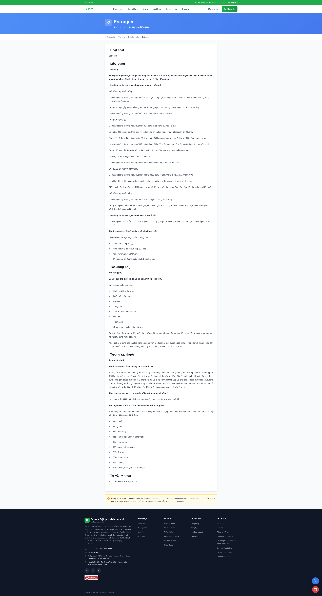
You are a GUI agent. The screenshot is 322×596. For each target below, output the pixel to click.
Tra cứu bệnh (169, 523)
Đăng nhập (195, 523)
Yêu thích (194, 536)
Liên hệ (220, 528)
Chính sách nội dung (225, 536)
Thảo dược (168, 545)
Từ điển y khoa (170, 541)
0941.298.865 (93, 549)
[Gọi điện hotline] (315, 580)
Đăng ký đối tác (223, 532)
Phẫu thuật (168, 532)
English (233, 3)
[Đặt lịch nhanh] (315, 589)
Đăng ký (194, 528)
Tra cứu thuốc (169, 528)
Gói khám (157, 9)
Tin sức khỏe (171, 9)
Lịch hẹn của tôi (197, 532)
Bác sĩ (145, 9)
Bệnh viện (117, 9)
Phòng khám (132, 9)
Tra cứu (185, 9)
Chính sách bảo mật (225, 556)
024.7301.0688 (106, 549)
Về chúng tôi (222, 523)
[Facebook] (87, 570)
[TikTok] (99, 570)
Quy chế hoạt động (224, 548)
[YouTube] (93, 570)
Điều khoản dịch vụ (224, 552)
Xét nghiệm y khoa (171, 536)
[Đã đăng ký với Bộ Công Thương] (108, 577)
